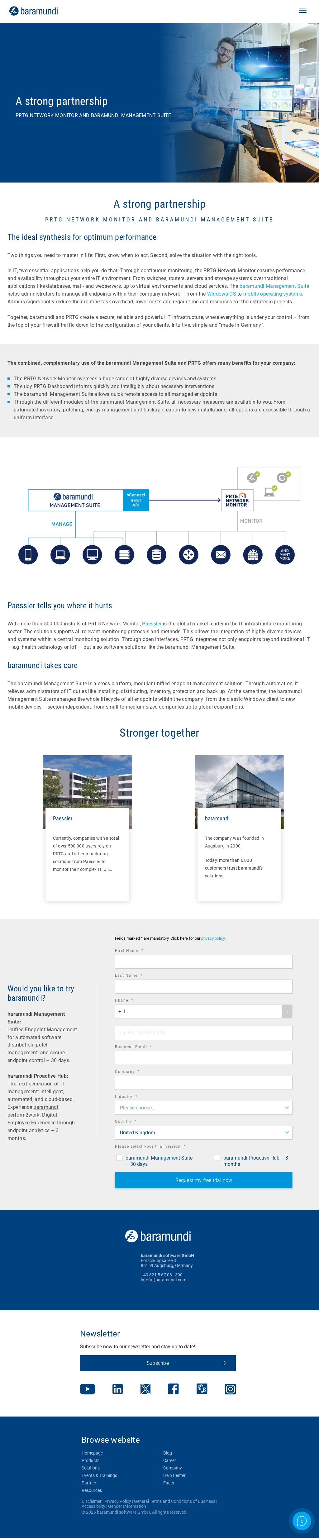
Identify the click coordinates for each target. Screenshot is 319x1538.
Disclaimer (92, 1501)
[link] (42, 11)
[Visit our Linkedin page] (117, 1389)
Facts (168, 1482)
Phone (132, 1001)
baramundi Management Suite (274, 286)
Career (169, 1460)
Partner (89, 1482)
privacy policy (213, 938)
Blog (167, 1452)
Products (90, 1460)
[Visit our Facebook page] (173, 1390)
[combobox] (204, 1011)
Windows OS (221, 294)
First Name (137, 951)
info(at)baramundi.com (163, 1279)
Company (136, 1072)
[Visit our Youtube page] (87, 1390)
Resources (92, 1490)
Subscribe (158, 1363)
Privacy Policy (117, 1501)
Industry (135, 1097)
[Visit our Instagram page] (230, 1390)
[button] (303, 11)
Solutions (91, 1467)
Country (134, 1122)
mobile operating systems (272, 294)
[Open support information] (302, 1521)
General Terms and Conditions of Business (174, 1501)
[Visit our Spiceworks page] (202, 1390)
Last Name (137, 976)
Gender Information (127, 1506)
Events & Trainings (99, 1475)
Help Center (174, 1475)
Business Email (142, 1047)
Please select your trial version (159, 1147)
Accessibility (93, 1506)
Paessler (151, 624)
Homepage (92, 1452)
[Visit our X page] (145, 1389)
